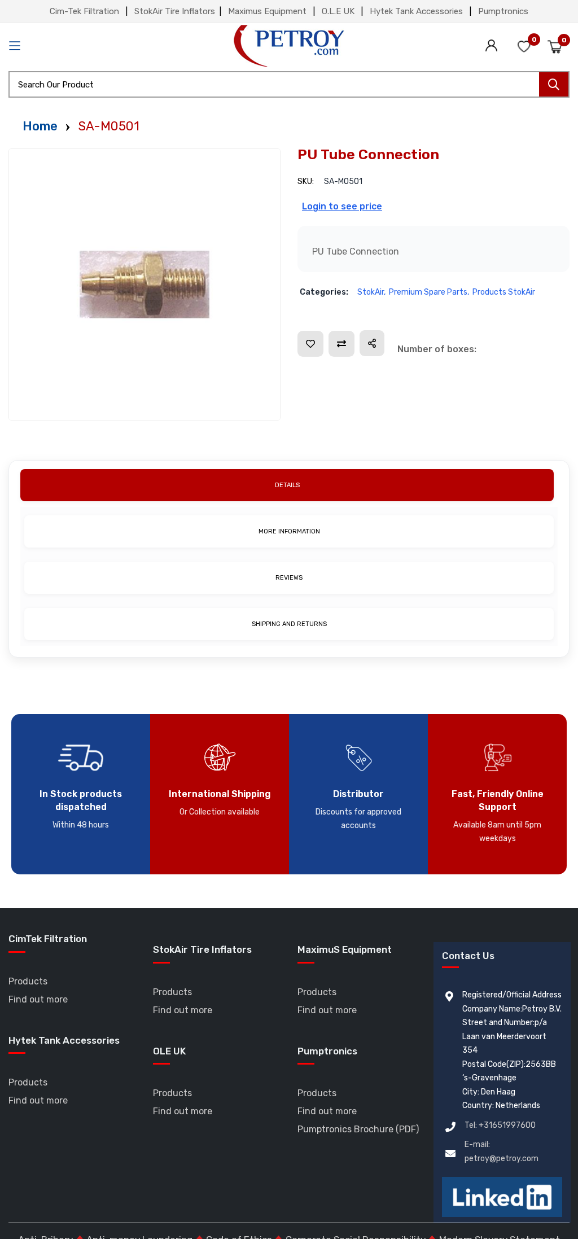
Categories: (324, 292)
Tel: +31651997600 (500, 1125)
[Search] (553, 84)
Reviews (289, 577)
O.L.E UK (338, 11)
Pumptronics (503, 11)
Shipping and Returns (289, 624)
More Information (289, 531)
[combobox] (289, 84)
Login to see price (342, 206)
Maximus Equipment (267, 11)
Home (40, 126)
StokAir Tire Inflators (174, 11)
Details (287, 485)
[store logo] (289, 46)
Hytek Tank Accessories (416, 11)
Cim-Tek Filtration (84, 11)
